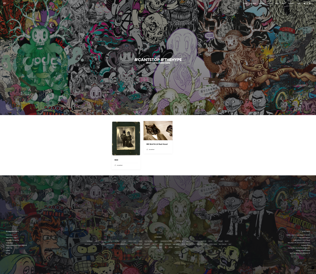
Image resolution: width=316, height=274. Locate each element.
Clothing (124, 241)
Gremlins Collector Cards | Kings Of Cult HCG (298, 235)
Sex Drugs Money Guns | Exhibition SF (300, 253)
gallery (227, 241)
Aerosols (97, 241)
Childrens (117, 241)
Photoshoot (177, 244)
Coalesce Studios (132, 241)
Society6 (147, 247)
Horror (103, 244)
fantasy (210, 241)
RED (116, 160)
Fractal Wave (9, 235)
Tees (166, 247)
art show (104, 241)
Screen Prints (139, 247)
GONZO (8, 251)
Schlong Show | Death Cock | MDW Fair (16, 245)
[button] (305, 3)
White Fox (177, 247)
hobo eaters (88, 244)
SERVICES (262, 3)
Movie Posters (138, 244)
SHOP (299, 3)
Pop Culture (184, 244)
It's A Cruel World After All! (121, 244)
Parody (161, 244)
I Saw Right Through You (12, 240)
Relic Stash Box (222, 244)
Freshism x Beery (305, 245)
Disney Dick (188, 241)
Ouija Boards (147, 244)
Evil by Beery (196, 241)
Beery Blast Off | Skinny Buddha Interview (299, 243)
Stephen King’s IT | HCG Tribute (301, 240)
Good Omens (9, 243)
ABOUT (277, 3)
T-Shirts (160, 247)
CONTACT (291, 3)
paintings (154, 244)
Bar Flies (8, 253)
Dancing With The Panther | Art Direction (299, 248)
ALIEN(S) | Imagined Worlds (303, 251)
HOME (245, 3)
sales (230, 244)
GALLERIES (253, 3)
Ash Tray (110, 241)
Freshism (220, 241)
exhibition (203, 241)
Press (206, 244)
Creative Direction (178, 241)
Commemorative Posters (166, 241)
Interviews (109, 244)
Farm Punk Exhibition (304, 238)
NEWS (284, 3)
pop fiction (192, 244)
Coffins (140, 241)
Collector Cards (148, 241)
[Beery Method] (4, 3)
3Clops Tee (9, 248)
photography (168, 244)
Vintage (171, 247)
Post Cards (199, 244)
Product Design (213, 244)
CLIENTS (269, 3)
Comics (156, 241)
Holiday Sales (96, 244)
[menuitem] (245, 3)
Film (215, 241)
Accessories (90, 241)
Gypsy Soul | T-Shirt (11, 238)
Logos (131, 244)
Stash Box (153, 247)
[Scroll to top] (313, 268)
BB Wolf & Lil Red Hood (157, 144)
